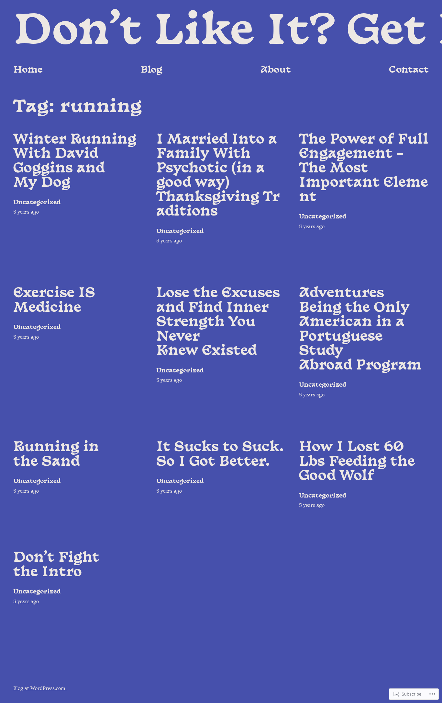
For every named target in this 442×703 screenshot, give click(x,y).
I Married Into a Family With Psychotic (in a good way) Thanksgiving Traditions (218, 176)
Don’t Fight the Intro (56, 565)
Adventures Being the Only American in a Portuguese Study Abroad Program (360, 330)
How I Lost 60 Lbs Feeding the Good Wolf (357, 462)
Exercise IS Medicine (54, 301)
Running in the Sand (56, 455)
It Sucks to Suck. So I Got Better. (220, 455)
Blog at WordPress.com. (40, 689)
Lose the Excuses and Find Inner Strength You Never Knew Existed (218, 322)
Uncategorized (37, 202)
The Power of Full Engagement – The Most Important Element (363, 169)
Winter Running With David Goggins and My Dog (74, 161)
